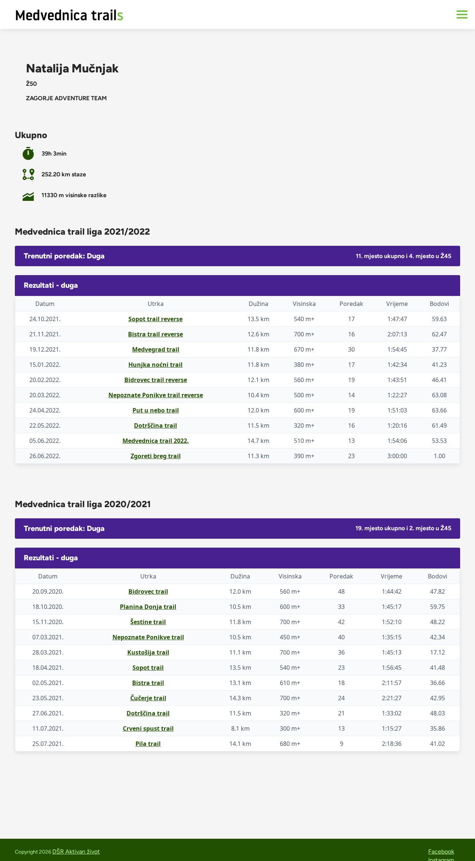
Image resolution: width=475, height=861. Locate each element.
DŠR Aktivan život (76, 851)
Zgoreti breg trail (156, 456)
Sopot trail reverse (155, 319)
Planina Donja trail (148, 607)
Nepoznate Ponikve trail (148, 637)
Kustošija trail (148, 652)
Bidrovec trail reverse (155, 380)
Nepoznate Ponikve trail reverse (155, 395)
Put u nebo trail (155, 410)
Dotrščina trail (155, 425)
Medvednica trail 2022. (155, 441)
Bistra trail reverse (155, 334)
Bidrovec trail (148, 591)
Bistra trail (148, 683)
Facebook (441, 851)
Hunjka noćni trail (155, 365)
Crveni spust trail (148, 728)
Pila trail (148, 744)
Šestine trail (148, 622)
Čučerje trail (148, 698)
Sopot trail (148, 667)
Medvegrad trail (155, 349)
